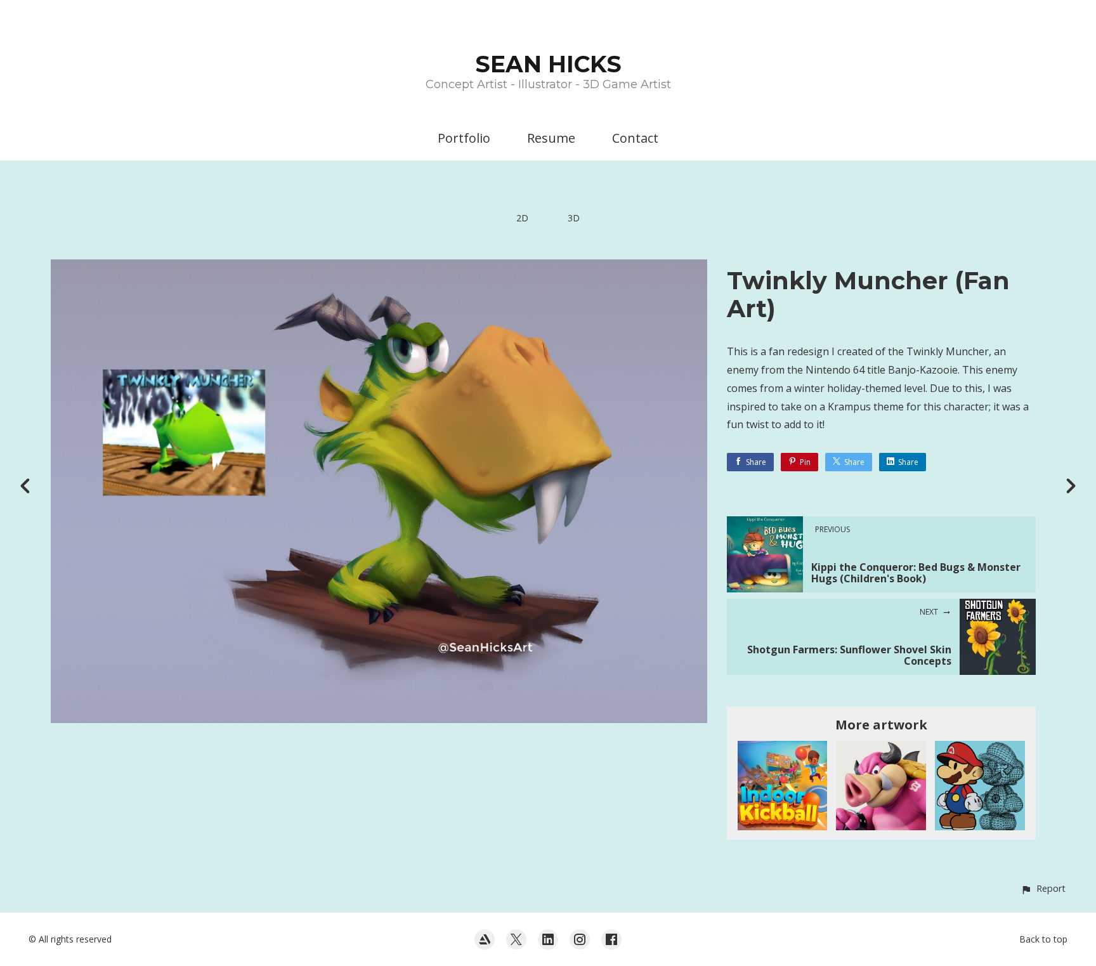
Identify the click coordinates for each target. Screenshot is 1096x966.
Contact (635, 138)
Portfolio (464, 138)
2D (522, 218)
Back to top (1043, 939)
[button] (1043, 888)
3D (574, 218)
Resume (551, 138)
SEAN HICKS (548, 64)
